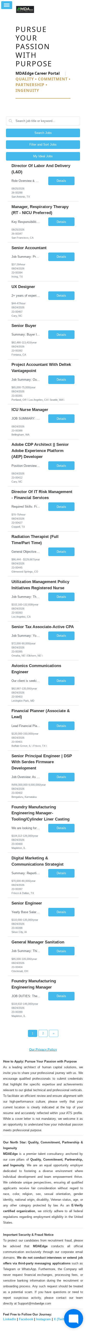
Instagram (43, 1319)
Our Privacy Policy (43, 1049)
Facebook (26, 1319)
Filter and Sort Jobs (43, 144)
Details (61, 181)
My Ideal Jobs (43, 156)
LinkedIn (9, 1319)
